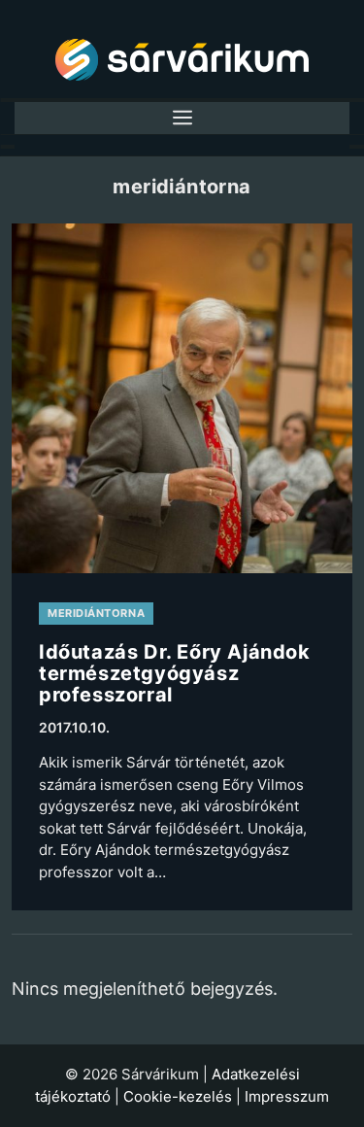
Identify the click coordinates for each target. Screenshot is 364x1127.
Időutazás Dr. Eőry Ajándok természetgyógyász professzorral (175, 672)
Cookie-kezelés (177, 1096)
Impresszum (287, 1096)
